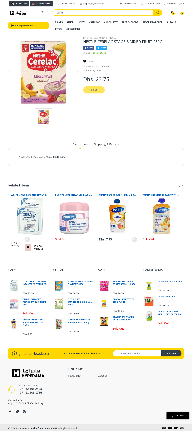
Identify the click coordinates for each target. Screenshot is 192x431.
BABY (100, 70)
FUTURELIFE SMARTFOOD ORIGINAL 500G (80, 302)
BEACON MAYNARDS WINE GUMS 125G (123, 318)
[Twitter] (17, 412)
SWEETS (104, 270)
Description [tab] (80, 144)
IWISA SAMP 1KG (166, 296)
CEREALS (59, 270)
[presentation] (179, 185)
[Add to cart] (27, 239)
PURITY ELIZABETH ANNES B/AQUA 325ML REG (74, 195)
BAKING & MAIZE (155, 270)
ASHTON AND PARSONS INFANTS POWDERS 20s (30, 195)
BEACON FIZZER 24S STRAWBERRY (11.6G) (124, 282)
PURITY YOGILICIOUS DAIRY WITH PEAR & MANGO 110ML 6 (162, 195)
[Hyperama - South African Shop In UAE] (17, 12)
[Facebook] (10, 412)
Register (171, 3)
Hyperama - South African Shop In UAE (99, 38)
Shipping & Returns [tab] (106, 144)
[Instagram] (24, 412)
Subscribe (171, 353)
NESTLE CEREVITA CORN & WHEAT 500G (80, 282)
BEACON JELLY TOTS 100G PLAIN (123, 300)
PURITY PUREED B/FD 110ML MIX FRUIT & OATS (118, 195)
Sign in (181, 3)
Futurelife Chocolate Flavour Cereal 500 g (79, 321)
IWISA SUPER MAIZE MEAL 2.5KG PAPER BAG (170, 313)
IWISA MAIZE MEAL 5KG (170, 281)
